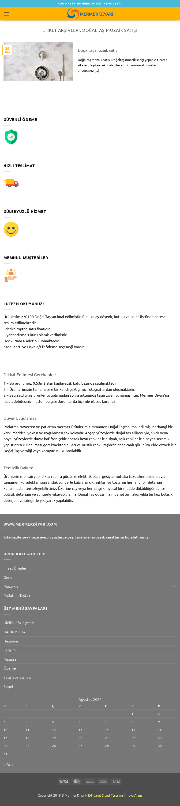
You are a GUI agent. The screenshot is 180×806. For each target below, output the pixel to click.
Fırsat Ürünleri (15, 568)
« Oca (8, 764)
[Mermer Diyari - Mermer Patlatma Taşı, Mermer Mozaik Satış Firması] (90, 14)
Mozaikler (12, 586)
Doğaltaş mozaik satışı (98, 50)
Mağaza (10, 659)
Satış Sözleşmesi (17, 677)
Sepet (8, 686)
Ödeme (10, 668)
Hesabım (11, 640)
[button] (6, 14)
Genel (8, 577)
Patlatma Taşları (17, 595)
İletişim (10, 649)
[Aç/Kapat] (173, 586)
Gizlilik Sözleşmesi (19, 622)
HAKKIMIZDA (15, 631)
